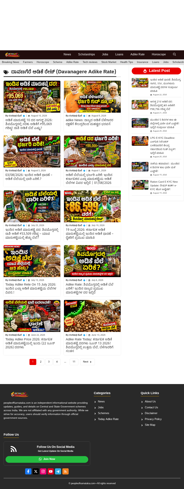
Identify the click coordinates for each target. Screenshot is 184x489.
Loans (119, 55)
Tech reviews (90, 62)
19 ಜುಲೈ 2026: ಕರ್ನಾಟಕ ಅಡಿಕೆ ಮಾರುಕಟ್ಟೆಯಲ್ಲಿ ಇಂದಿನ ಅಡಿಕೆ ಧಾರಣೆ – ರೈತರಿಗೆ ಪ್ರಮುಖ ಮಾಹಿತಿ (89, 234)
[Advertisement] (92, 25)
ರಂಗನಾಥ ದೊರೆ (15, 115)
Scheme (57, 62)
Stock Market (108, 62)
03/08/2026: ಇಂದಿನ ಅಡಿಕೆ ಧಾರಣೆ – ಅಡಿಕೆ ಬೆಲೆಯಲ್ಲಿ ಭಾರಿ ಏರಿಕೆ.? (28, 177)
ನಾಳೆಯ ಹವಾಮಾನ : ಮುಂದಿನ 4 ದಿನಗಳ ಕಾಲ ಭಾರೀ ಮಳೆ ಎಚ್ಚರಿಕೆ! (165, 167)
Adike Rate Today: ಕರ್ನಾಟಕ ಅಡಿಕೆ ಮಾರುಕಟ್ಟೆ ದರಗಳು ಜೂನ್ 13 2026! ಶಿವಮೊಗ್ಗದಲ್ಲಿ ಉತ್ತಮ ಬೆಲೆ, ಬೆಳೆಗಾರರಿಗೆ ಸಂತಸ (89, 345)
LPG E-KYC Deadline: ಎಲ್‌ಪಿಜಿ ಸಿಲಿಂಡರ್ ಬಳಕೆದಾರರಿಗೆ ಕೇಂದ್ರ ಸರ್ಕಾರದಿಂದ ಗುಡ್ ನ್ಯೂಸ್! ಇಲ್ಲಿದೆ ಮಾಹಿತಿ (163, 145)
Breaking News (10, 62)
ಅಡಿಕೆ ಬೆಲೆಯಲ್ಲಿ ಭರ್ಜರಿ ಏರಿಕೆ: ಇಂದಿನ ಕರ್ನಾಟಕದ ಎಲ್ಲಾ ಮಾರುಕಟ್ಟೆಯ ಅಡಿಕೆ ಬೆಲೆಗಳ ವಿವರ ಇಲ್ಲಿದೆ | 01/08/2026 (89, 179)
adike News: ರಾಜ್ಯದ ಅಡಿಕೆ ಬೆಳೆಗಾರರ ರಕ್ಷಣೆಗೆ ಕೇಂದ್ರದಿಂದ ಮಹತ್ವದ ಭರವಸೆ (89, 122)
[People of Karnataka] (12, 54)
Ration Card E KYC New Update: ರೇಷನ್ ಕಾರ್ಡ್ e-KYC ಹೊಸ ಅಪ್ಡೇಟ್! (164, 185)
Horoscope (159, 55)
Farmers (28, 62)
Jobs (105, 55)
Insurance (142, 62)
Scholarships (86, 55)
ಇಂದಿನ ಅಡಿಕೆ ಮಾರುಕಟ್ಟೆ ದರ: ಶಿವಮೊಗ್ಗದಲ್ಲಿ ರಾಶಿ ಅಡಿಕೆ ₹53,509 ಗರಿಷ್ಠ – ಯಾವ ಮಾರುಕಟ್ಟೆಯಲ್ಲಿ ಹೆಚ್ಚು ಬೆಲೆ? (31, 234)
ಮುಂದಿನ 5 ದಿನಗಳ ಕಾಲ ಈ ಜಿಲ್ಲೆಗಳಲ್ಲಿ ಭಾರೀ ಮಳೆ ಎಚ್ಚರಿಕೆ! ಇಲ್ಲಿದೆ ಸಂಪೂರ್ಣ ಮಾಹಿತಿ (164, 123)
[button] (174, 54)
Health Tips (126, 62)
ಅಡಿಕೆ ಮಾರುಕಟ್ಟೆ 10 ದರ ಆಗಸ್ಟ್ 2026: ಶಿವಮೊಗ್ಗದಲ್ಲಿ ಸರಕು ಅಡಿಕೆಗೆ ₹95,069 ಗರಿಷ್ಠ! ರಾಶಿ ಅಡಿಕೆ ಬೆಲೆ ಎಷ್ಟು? (28, 124)
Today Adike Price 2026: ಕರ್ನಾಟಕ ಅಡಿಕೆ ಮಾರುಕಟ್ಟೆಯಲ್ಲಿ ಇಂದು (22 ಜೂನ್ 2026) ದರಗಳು (30, 343)
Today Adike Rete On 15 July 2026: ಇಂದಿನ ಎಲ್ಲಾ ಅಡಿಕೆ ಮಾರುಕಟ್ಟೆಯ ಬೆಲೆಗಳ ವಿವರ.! (30, 289)
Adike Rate (137, 55)
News (67, 55)
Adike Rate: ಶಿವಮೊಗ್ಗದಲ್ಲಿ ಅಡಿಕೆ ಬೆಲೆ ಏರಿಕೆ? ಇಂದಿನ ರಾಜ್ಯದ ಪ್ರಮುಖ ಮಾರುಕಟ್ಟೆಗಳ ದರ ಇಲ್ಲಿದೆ (89, 289)
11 (74, 362)
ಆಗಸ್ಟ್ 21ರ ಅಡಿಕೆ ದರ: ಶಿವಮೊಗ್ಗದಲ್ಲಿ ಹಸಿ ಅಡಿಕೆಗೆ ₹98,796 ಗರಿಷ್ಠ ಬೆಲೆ (162, 105)
